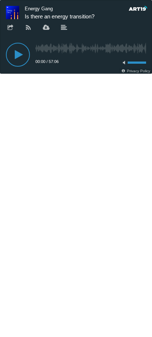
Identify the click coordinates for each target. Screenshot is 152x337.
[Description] (64, 28)
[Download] (46, 28)
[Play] (18, 55)
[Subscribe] (28, 28)
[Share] (10, 28)
